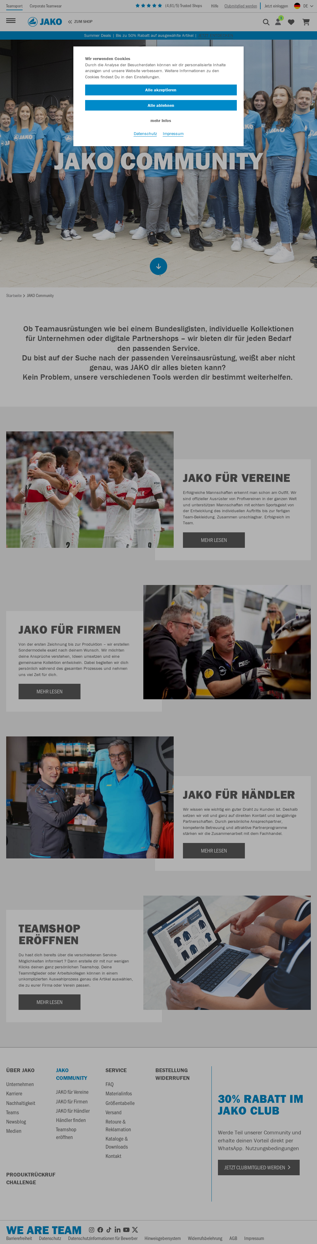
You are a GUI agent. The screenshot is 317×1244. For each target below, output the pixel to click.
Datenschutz (145, 133)
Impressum (173, 133)
